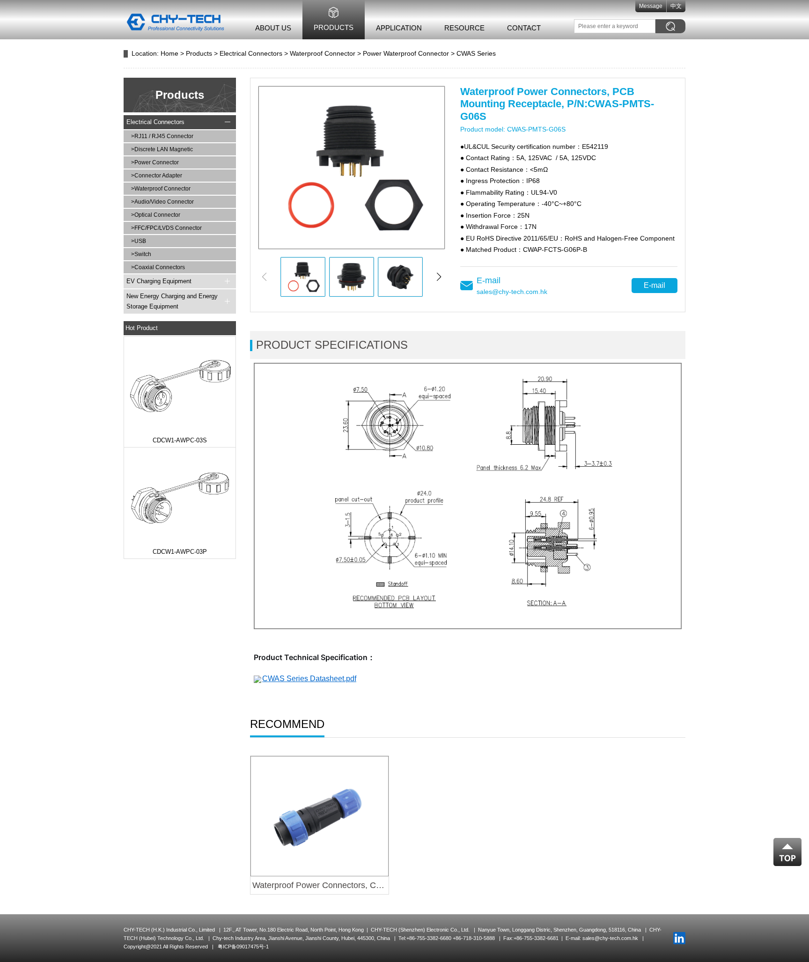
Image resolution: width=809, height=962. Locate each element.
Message (650, 6)
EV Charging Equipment (158, 281)
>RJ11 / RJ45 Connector (162, 136)
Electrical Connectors (251, 53)
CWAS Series (476, 53)
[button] (439, 276)
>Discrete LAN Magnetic (162, 149)
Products (333, 27)
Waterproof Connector (322, 53)
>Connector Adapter (156, 175)
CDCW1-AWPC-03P (180, 551)
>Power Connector (155, 162)
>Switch (141, 254)
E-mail (654, 285)
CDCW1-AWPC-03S (180, 440)
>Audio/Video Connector (162, 201)
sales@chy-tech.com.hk (512, 291)
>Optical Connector (155, 215)
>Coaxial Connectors (158, 267)
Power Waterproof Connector (406, 53)
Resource (464, 28)
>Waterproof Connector (161, 188)
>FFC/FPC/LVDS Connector (166, 228)
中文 (676, 6)
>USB (138, 241)
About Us (273, 28)
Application (399, 28)
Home (169, 53)
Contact (524, 28)
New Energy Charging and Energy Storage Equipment (172, 301)
